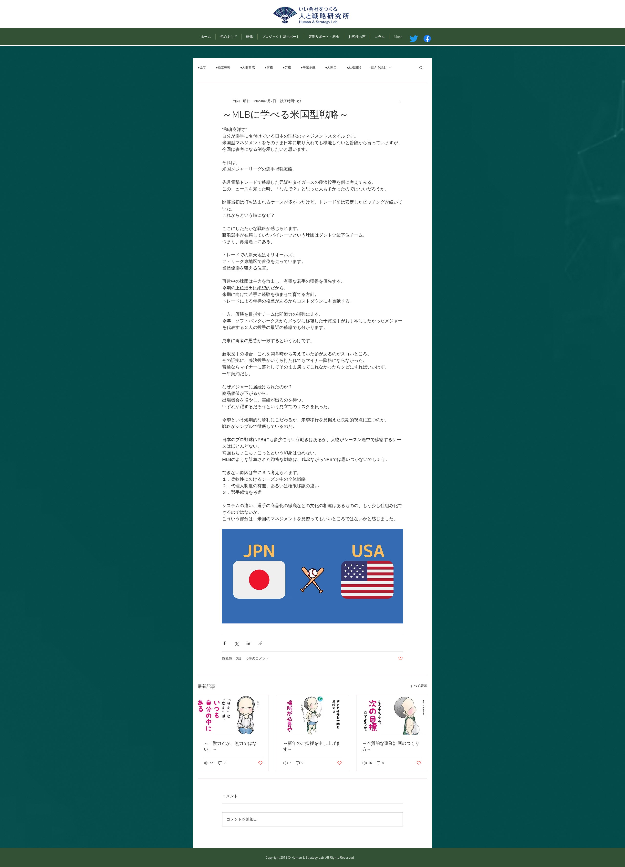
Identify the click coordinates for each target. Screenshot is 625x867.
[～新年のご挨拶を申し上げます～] (312, 715)
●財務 (269, 67)
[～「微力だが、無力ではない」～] (233, 715)
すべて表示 (418, 686)
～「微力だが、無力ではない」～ (230, 746)
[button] (421, 67)
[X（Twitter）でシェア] (236, 643)
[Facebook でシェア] (224, 643)
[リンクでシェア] (260, 643)
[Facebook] (427, 38)
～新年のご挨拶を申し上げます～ (311, 746)
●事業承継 (308, 67)
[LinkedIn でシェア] (248, 643)
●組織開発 (353, 67)
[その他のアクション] (400, 101)
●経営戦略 (223, 67)
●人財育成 (247, 67)
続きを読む (379, 67)
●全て (202, 67)
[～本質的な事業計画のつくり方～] (391, 715)
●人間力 (331, 67)
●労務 (287, 67)
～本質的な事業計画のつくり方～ (390, 746)
